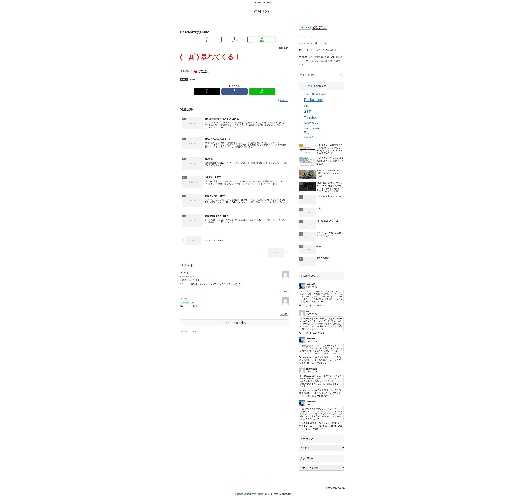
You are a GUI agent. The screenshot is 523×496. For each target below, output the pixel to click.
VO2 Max (311, 123)
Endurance (313, 99)
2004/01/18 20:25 (187, 276)
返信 (285, 291)
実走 (306, 132)
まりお (183, 299)
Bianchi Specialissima (315, 94)
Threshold (311, 117)
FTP (306, 105)
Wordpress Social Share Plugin (247, 494)
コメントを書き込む (234, 322)
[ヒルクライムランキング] (201, 71)
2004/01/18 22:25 (187, 303)
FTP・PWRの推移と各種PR (313, 43)
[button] (341, 74)
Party (185, 79)
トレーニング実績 (312, 128)
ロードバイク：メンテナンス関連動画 (317, 50)
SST (307, 111)
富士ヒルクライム (310, 137)
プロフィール (305, 37)
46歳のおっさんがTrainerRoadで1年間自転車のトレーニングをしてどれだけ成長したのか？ (321, 61)
